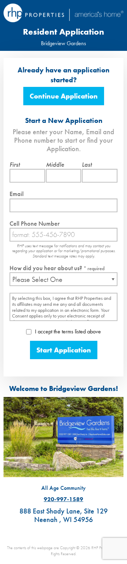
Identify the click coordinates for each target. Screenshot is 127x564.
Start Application (63, 350)
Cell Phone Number (35, 223)
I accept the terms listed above (67, 331)
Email (17, 194)
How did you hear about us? (57, 268)
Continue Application (64, 96)
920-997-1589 (63, 499)
